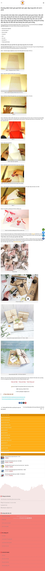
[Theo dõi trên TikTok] (22, 518)
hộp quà (33, 233)
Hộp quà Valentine (5, 562)
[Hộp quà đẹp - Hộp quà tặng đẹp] (22, 2)
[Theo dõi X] (24, 518)
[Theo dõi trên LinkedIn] (29, 518)
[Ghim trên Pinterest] (25, 403)
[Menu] (1, 2)
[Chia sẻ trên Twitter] (21, 403)
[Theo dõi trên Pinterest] (27, 518)
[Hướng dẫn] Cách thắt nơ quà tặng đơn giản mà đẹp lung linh (13, 397)
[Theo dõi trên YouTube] (31, 518)
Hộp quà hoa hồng (6, 437)
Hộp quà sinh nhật (6, 417)
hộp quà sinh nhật (17, 241)
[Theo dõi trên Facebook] (20, 518)
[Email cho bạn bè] (23, 403)
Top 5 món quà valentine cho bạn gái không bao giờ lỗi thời (13, 399)
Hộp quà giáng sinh (5, 565)
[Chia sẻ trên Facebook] (19, 403)
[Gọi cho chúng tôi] (25, 518)
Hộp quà (3, 555)
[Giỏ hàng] (43, 3)
